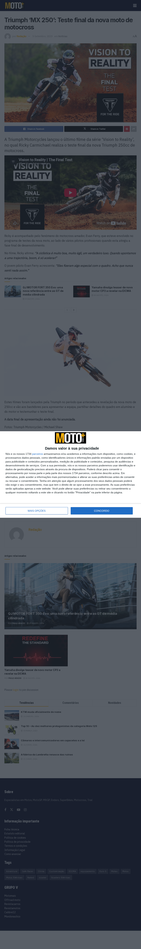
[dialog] (70, 474)
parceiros (37, 454)
